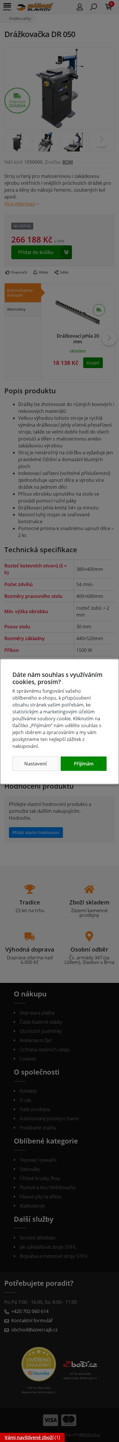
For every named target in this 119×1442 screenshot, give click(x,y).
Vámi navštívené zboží (29, 1437)
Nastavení (35, 764)
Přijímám (84, 764)
